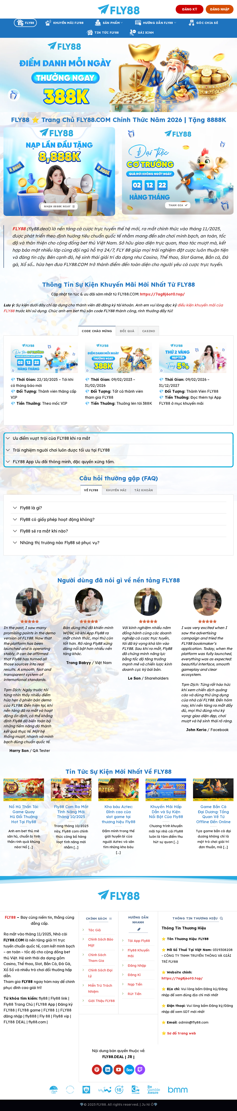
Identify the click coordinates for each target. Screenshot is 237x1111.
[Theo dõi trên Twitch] (140, 1070)
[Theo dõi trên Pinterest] (97, 1070)
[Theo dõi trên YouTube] (119, 1070)
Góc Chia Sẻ (207, 23)
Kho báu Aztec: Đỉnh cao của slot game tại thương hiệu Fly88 (118, 814)
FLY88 (29, 23)
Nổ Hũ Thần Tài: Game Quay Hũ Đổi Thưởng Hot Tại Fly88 (23, 814)
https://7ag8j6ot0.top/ (162, 294)
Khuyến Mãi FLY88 (68, 23)
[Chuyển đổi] (7, 439)
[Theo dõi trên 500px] (129, 1070)
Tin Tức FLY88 (106, 32)
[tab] (97, 331)
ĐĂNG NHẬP (219, 9)
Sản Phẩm (111, 23)
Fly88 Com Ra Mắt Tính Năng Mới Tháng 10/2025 (71, 811)
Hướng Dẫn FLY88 (158, 23)
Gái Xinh (146, 32)
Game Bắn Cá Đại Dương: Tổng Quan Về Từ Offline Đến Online (213, 814)
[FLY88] (118, 9)
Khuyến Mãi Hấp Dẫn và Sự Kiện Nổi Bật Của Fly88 (166, 811)
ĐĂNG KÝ (189, 9)
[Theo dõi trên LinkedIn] (108, 1070)
